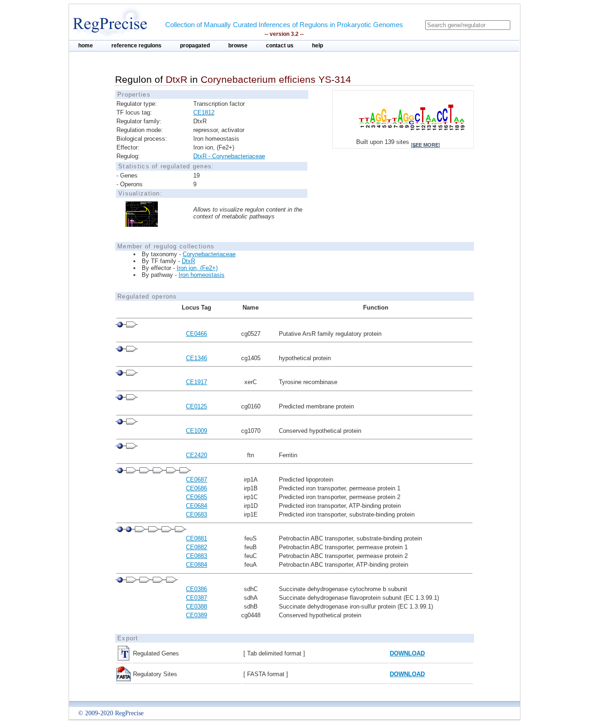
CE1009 (196, 430)
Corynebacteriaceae (209, 254)
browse (238, 45)
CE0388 (196, 606)
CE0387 (196, 597)
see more (425, 145)
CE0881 (196, 538)
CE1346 (196, 358)
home (85, 45)
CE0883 (196, 555)
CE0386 (196, 589)
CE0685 (196, 497)
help (317, 45)
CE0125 (196, 406)
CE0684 (196, 505)
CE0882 (196, 547)
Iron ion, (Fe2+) (197, 267)
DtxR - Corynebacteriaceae (229, 156)
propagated (195, 45)
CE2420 (196, 455)
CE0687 (196, 479)
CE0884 (196, 564)
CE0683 (196, 514)
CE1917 (196, 382)
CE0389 (196, 615)
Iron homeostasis (202, 274)
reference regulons (136, 45)
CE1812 (203, 112)
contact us (280, 45)
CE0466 (196, 333)
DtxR (188, 261)
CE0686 (196, 488)
